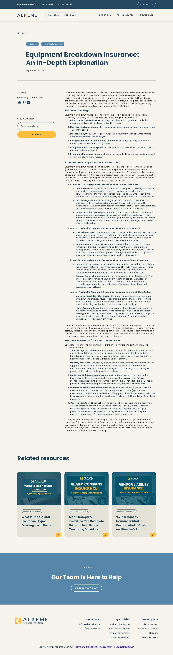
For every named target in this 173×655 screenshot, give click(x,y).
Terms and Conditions (86, 647)
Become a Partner (148, 628)
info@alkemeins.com (90, 624)
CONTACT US (146, 4)
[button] (54, 15)
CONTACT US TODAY (86, 588)
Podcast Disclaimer (124, 647)
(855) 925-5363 (93, 628)
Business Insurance (120, 624)
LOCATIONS (47, 4)
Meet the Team (149, 637)
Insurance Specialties (32, 511)
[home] (27, 15)
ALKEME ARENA (65, 4)
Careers (153, 633)
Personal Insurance (119, 628)
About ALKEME (150, 624)
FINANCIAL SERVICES (27, 4)
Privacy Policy (105, 647)
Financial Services (120, 637)
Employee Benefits (120, 633)
